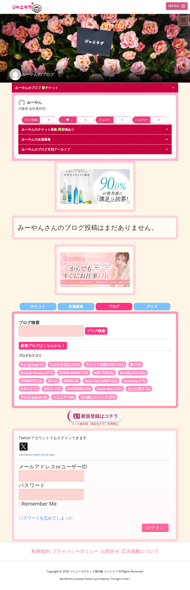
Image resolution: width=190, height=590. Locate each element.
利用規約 (40, 551)
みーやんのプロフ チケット (36, 87)
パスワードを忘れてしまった (46, 518)
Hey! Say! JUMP (101, 380)
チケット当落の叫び (105, 364)
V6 (53, 380)
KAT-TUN (104, 372)
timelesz (134, 380)
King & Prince (37, 372)
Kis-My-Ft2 (133, 372)
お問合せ (110, 551)
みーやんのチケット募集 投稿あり (48, 129)
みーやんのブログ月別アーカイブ (46, 149)
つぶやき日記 (65, 364)
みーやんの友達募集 (36, 139)
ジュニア (63, 397)
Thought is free (120, 578)
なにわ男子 (139, 388)
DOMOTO (31, 380)
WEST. (52, 388)
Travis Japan (34, 397)
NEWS (71, 380)
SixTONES (79, 388)
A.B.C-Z (29, 388)
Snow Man (109, 388)
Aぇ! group (32, 364)
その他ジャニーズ (97, 397)
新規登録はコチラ (99, 416)
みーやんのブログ (37, 74)
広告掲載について (140, 551)
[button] (177, 6)
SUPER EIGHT (73, 372)
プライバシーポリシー (75, 551)
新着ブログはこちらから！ (43, 346)
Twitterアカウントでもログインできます (53, 437)
